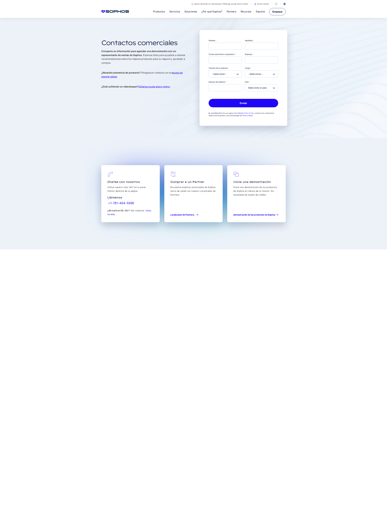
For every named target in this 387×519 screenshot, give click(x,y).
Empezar (277, 11)
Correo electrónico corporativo (222, 54)
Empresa (249, 54)
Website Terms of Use (246, 113)
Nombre (213, 40)
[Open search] (276, 4)
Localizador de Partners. (182, 214)
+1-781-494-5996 (121, 203)
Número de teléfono (218, 82)
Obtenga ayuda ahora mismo (154, 86)
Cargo (248, 68)
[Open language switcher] (284, 4)
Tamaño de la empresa (219, 68)
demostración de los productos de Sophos (254, 214)
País (247, 82)
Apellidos (249, 40)
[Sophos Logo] (115, 11)
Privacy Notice (247, 115)
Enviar (243, 103)
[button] (261, 4)
